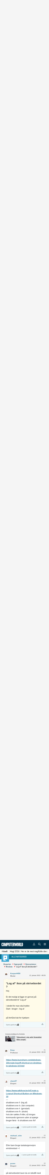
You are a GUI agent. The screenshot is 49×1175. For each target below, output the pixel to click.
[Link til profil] (6, 973)
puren (12, 1163)
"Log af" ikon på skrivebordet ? (26, 967)
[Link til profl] (6, 1050)
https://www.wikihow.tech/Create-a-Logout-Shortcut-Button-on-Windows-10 (24, 1094)
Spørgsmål (18, 964)
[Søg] (39, 944)
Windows (9, 967)
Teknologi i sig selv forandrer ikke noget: (29, 1038)
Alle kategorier (19, 957)
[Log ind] (34, 944)
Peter (12, 1050)
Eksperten (7, 964)
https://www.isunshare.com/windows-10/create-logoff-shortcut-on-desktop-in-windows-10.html (24, 1063)
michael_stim (16, 1136)
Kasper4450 (15, 973)
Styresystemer (30, 964)
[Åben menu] (45, 944)
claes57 (13, 1081)
